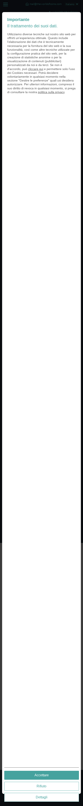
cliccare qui (35, 69)
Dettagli (41, 797)
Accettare (41, 775)
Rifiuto (41, 786)
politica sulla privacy (51, 92)
